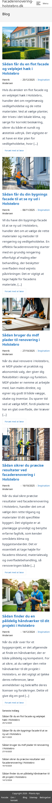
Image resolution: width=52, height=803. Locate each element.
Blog (25, 797)
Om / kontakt (14, 799)
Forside (4, 797)
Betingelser (45, 797)
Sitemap (33, 797)
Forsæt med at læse (14, 150)
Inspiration (44, 79)
